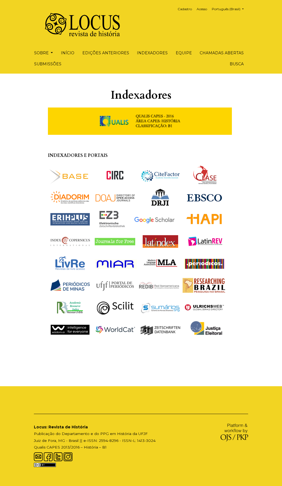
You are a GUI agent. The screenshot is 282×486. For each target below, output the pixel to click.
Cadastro (185, 9)
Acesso (202, 9)
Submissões (47, 63)
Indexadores (152, 52)
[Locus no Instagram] (68, 456)
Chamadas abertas (222, 52)
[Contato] (38, 456)
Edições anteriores (105, 52)
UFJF (143, 433)
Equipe (184, 52)
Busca (237, 63)
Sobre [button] (42, 52)
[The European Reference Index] (70, 219)
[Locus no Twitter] (58, 456)
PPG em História (115, 433)
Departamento (76, 433)
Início (67, 52)
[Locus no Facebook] (48, 456)
